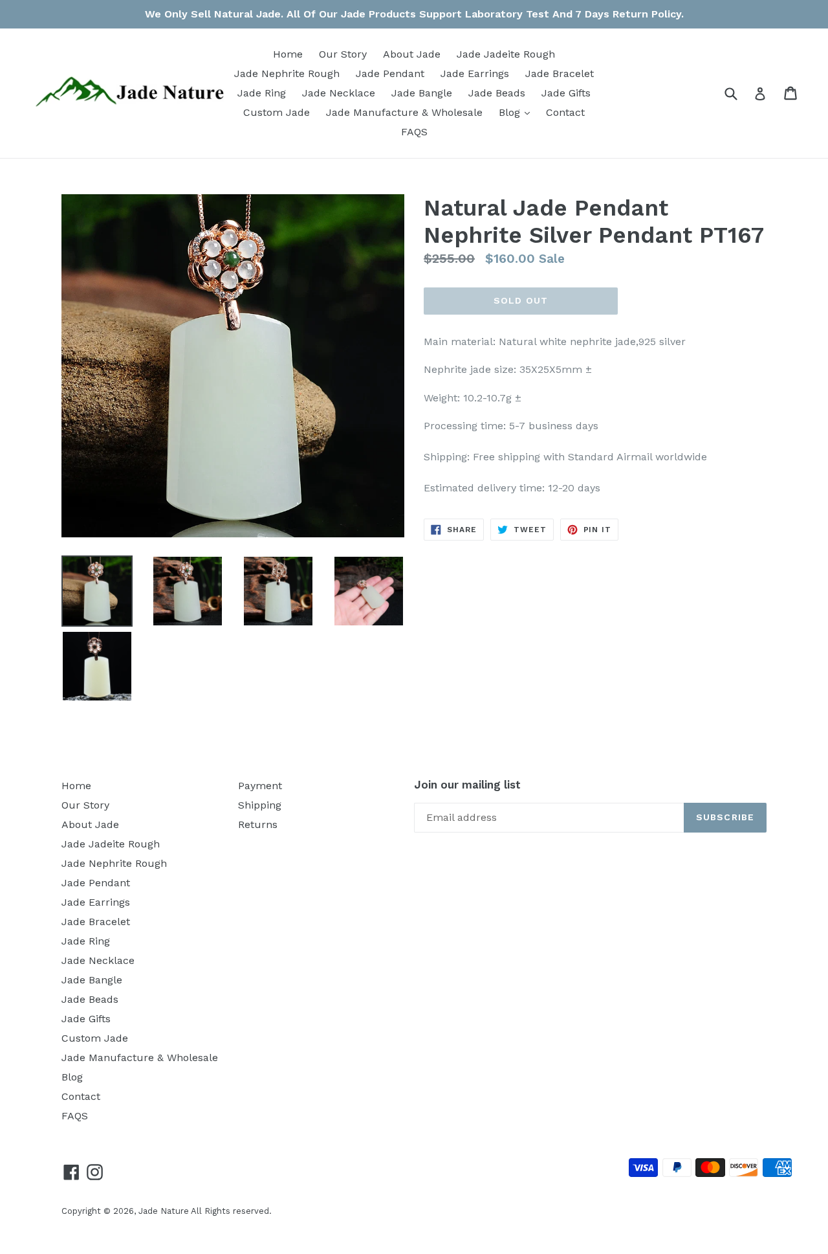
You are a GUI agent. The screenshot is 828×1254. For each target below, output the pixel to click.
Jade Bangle (421, 93)
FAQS (414, 132)
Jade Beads (496, 93)
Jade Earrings (475, 73)
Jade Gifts (566, 93)
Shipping (259, 805)
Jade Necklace (338, 93)
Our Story (343, 54)
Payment (260, 785)
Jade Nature (163, 1211)
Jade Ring (261, 93)
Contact (565, 112)
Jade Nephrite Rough (287, 73)
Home (288, 54)
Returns (258, 824)
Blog (517, 112)
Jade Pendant (390, 73)
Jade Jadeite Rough (506, 54)
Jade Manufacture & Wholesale (404, 112)
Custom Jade (276, 112)
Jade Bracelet (559, 73)
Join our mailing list (467, 784)
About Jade (412, 54)
